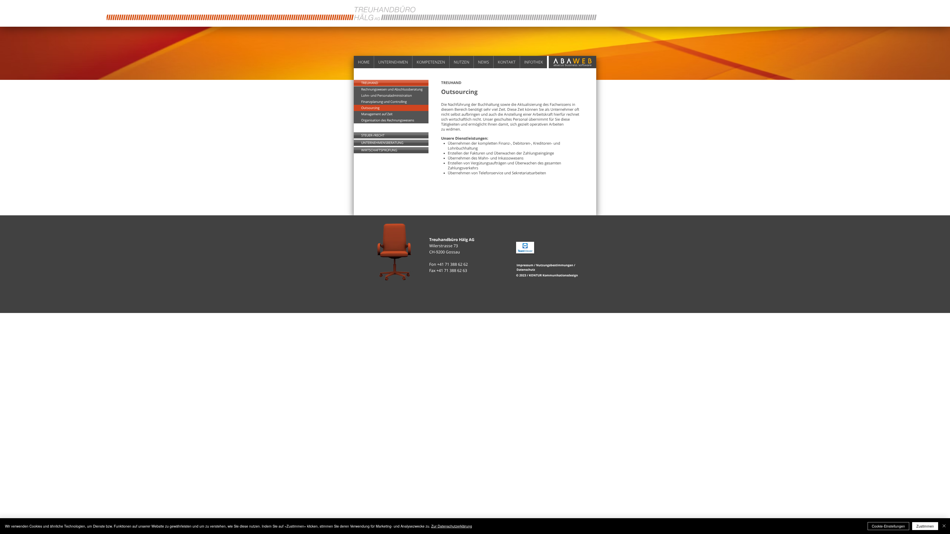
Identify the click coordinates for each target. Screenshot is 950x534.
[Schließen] (944, 526)
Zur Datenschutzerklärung (451, 526)
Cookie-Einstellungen (888, 526)
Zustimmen (925, 526)
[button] (391, 108)
